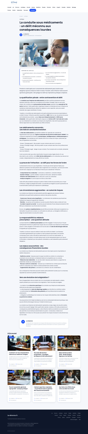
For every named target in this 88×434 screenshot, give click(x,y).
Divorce (17, 7)
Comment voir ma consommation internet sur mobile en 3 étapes (19, 353)
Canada (63, 7)
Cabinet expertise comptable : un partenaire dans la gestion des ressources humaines (43, 388)
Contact (33, 10)
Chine (53, 7)
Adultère (38, 7)
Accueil (9, 7)
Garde (13, 10)
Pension (49, 7)
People (43, 7)
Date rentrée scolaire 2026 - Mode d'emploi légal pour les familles (65, 354)
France (9, 10)
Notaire (69, 7)
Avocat (28, 7)
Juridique (23, 7)
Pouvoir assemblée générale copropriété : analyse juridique (18, 388)
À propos (26, 10)
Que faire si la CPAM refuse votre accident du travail (67, 388)
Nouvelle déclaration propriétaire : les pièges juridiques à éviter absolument (43, 354)
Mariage (74, 7)
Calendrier (19, 10)
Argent (58, 7)
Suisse (33, 7)
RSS (79, 419)
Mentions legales (73, 419)
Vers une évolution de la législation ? (54, 83)
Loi (13, 7)
